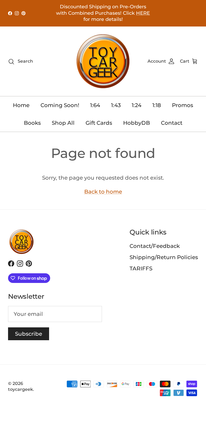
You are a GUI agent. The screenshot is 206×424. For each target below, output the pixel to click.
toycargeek (20, 389)
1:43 (116, 105)
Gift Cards (99, 123)
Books (32, 123)
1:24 (136, 105)
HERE (143, 13)
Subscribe (28, 334)
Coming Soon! (60, 105)
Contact (171, 123)
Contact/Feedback (155, 246)
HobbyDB (136, 123)
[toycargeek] (103, 61)
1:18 (156, 105)
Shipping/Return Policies (164, 257)
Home (21, 105)
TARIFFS (141, 268)
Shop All (63, 123)
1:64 (95, 105)
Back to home (103, 191)
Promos (182, 105)
